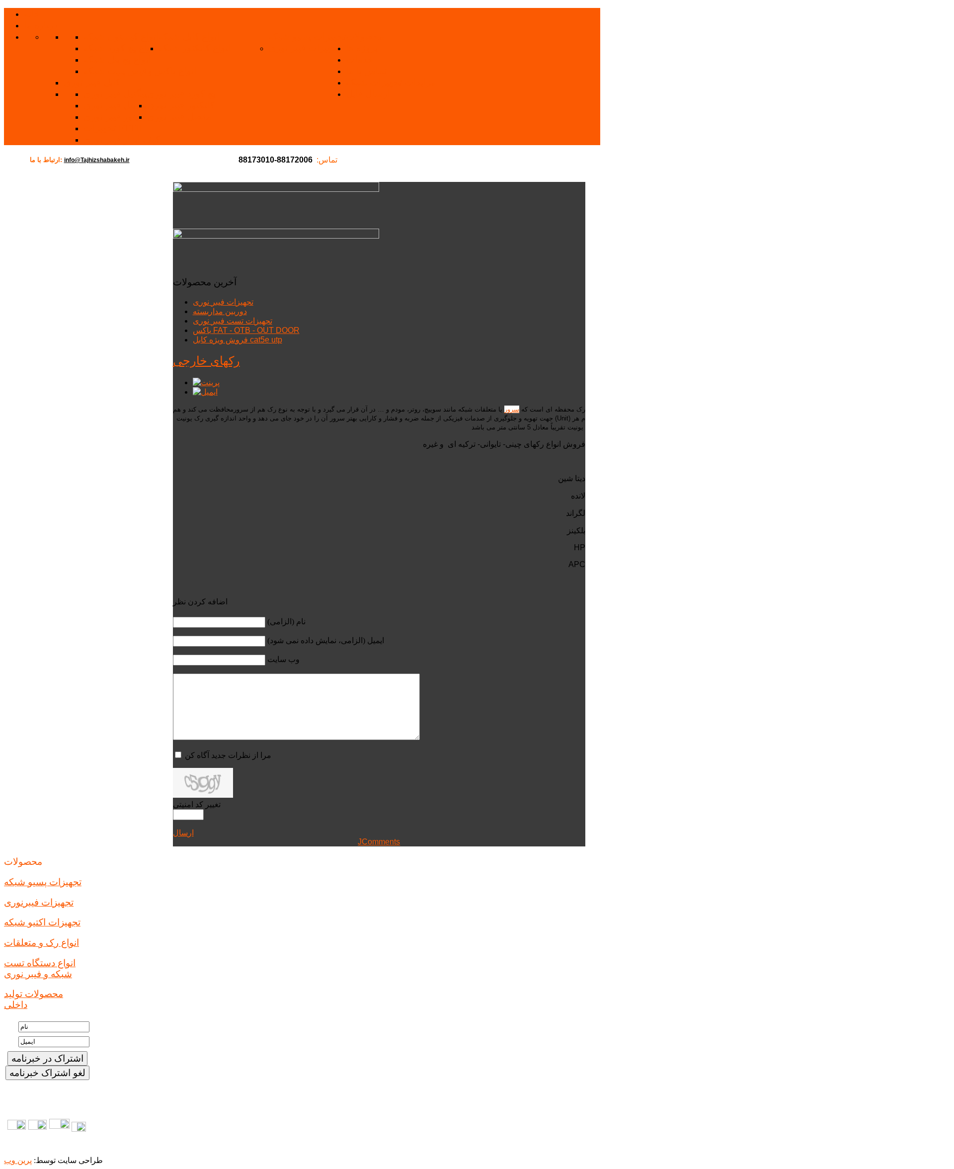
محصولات (365, 36)
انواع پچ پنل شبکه (117, 59)
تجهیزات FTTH (113, 128)
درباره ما (41, 25)
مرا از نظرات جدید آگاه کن (228, 755)
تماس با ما (366, 71)
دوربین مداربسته (220, 311)
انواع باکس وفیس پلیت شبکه (139, 71)
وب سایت (283, 659)
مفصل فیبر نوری (179, 116)
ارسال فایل (368, 93)
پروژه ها (362, 48)
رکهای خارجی (206, 360)
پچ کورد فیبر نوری (181, 93)
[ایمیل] (205, 392)
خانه (32, 13)
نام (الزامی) (286, 621)
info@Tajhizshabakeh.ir (97, 160)
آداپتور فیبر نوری (115, 116)
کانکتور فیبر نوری (181, 105)
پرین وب (18, 1160)
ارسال (183, 833)
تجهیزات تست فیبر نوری (232, 321)
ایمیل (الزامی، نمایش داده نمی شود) (325, 640)
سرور (511, 409)
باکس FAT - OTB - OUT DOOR (246, 330)
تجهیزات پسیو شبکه (307, 36)
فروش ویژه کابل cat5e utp (237, 339)
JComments (379, 841)
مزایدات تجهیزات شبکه (391, 82)
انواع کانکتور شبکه (195, 48)
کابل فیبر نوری (92, 82)
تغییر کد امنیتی (197, 804)
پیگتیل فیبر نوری (115, 93)
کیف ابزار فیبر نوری (121, 139)
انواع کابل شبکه (189, 36)
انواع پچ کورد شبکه (120, 48)
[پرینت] (206, 382)
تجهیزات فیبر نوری (304, 48)
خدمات (360, 59)
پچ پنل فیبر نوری (115, 105)
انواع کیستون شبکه (121, 36)
